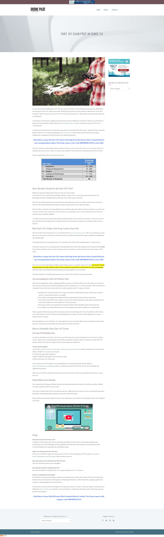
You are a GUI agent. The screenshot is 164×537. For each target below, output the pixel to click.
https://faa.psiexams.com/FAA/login (43, 456)
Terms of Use (125, 532)
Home (98, 10)
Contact (115, 10)
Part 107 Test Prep (45, 489)
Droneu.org (34, 532)
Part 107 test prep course (78, 233)
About (106, 10)
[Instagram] (128, 9)
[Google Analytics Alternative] (3, 536)
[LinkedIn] (131, 9)
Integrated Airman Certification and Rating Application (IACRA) (60, 349)
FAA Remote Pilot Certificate (71, 123)
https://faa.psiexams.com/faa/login (43, 366)
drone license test (65, 133)
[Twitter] (125, 9)
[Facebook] (122, 9)
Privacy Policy (119, 532)
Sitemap (131, 532)
